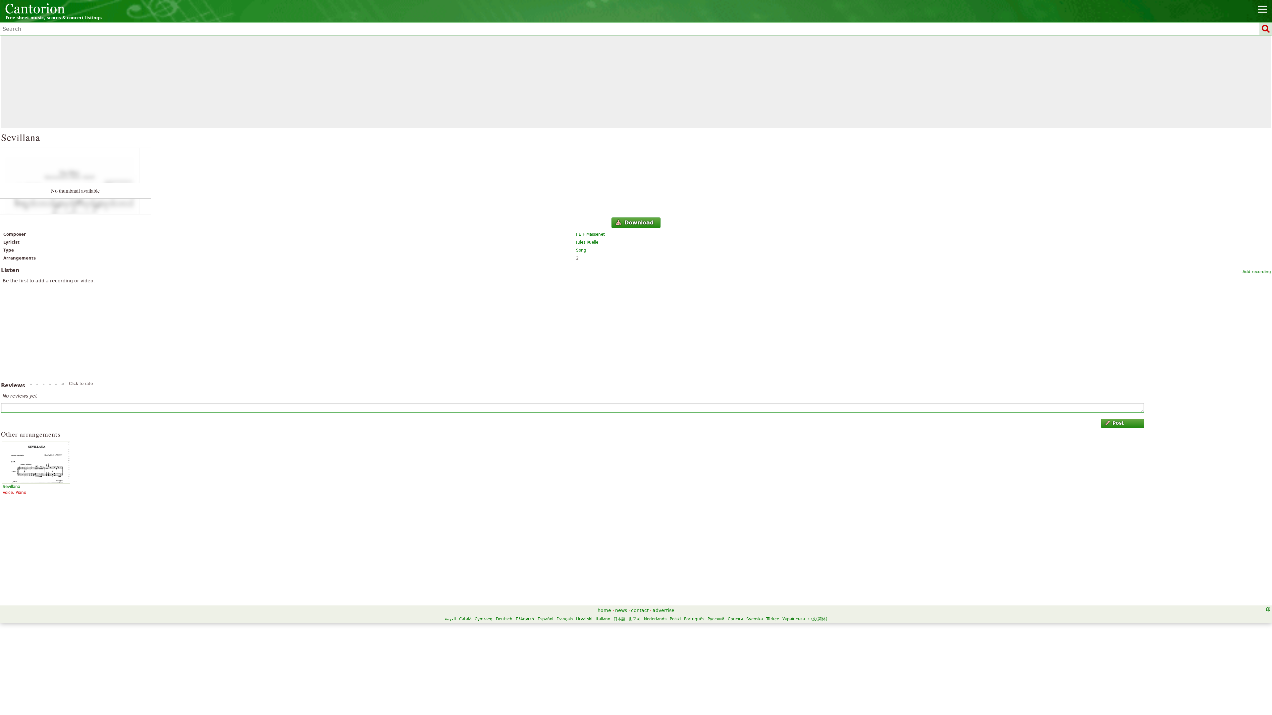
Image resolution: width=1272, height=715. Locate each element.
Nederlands (655, 619)
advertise (663, 610)
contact (640, 610)
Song (581, 250)
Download (639, 222)
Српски (735, 619)
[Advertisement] (636, 81)
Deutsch (504, 619)
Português (694, 619)
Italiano (603, 619)
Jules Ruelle (587, 242)
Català (465, 619)
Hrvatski (584, 619)
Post (1118, 423)
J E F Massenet (590, 234)
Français (564, 619)
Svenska (754, 619)
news (621, 610)
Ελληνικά (525, 619)
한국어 (635, 619)
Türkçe (772, 619)
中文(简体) (817, 619)
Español (545, 619)
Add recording (1257, 271)
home (604, 610)
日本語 (619, 619)
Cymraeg (484, 619)
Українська (793, 619)
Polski (675, 619)
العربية (450, 619)
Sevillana (11, 486)
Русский (716, 619)
